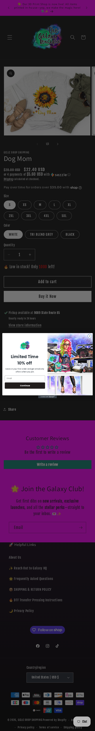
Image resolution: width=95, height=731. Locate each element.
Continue (25, 385)
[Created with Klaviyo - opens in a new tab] (47, 396)
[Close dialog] (90, 336)
